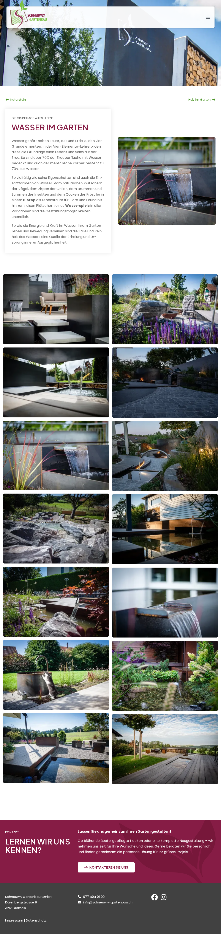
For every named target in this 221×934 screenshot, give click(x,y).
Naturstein (18, 99)
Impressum (14, 920)
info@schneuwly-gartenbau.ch (108, 902)
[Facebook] (154, 898)
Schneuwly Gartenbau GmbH (28, 14)
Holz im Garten (199, 99)
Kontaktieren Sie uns (108, 867)
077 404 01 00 (94, 896)
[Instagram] (163, 898)
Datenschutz (36, 920)
